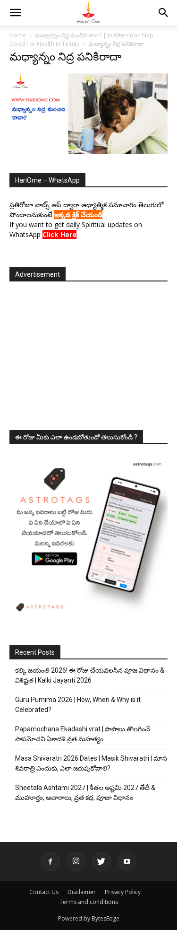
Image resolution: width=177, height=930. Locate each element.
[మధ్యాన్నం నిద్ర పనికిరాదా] (88, 151)
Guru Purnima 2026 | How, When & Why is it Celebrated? (78, 704)
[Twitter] (101, 861)
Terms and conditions (88, 902)
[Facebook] (50, 861)
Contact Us (44, 892)
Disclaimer (81, 892)
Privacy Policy (123, 892)
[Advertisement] (88, 353)
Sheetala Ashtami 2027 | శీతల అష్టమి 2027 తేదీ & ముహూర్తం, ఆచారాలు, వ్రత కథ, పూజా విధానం (85, 792)
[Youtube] (127, 861)
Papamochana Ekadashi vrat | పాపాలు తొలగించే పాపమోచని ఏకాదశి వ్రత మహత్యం (82, 734)
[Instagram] (76, 861)
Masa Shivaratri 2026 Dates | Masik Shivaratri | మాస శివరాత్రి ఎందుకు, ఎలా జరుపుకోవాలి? (91, 763)
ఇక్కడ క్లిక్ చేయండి (78, 214)
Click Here (59, 234)
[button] (15, 13)
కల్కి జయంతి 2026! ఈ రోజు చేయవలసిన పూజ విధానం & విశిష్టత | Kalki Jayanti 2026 (89, 675)
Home (17, 35)
